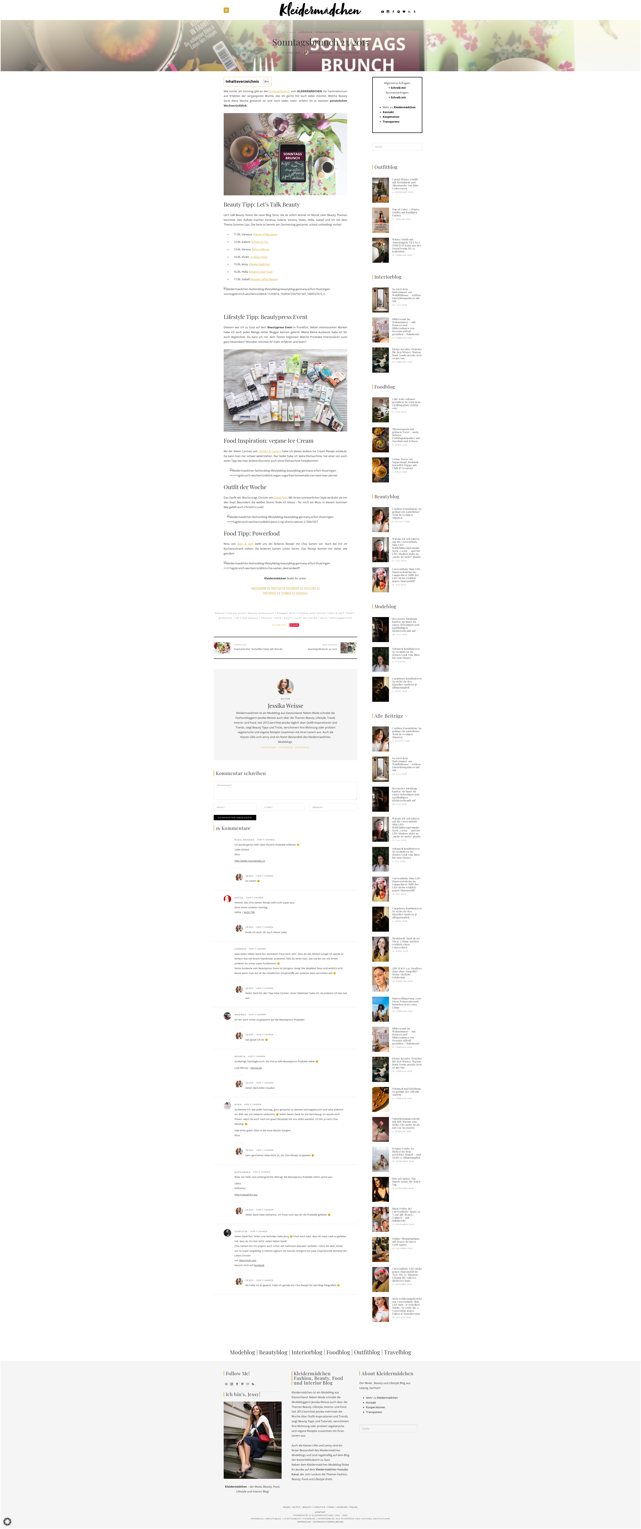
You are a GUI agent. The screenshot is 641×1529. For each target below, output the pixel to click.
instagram (269, 747)
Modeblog (242, 1352)
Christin (241, 1231)
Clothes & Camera (269, 451)
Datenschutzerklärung (328, 1522)
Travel (353, 1507)
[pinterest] (398, 11)
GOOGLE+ (302, 593)
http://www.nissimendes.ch (250, 860)
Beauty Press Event (261, 613)
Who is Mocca (260, 249)
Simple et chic (259, 242)
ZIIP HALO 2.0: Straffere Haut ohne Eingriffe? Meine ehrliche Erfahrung (407, 973)
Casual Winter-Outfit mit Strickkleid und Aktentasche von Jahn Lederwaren (405, 184)
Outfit (288, 618)
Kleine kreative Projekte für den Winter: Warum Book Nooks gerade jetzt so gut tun (407, 353)
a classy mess (259, 257)
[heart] (404, 11)
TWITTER (276, 588)
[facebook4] (237, 1384)
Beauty (220, 613)
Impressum (304, 1522)
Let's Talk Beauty (247, 618)
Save (295, 625)
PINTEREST (269, 593)
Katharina (243, 1172)
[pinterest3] (242, 1384)
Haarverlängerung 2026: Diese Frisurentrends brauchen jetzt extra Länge (406, 1003)
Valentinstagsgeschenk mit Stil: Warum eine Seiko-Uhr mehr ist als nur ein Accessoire (406, 1123)
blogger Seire (286, 613)
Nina (238, 1104)
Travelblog (397, 1352)
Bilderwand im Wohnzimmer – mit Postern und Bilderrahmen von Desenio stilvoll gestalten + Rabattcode (406, 326)
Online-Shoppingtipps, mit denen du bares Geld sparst (406, 1241)
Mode (286, 1507)
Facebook (279, 625)
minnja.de (256, 1067)
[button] (7, 1521)
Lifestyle (305, 32)
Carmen (240, 948)
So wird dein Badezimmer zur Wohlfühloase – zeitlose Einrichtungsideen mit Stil (406, 295)
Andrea (240, 1014)
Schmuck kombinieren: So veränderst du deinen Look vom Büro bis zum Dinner (406, 653)
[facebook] (393, 11)
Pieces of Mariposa (265, 234)
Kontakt (388, 112)
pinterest (302, 747)
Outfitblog (367, 1352)
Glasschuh (280, 497)
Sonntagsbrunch (329, 32)
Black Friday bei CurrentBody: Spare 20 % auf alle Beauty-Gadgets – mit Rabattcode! (406, 1214)
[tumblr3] (414, 11)
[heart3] (247, 1384)
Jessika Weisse (321, 52)
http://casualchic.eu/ (246, 1194)
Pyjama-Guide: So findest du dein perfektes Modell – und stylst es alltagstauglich (406, 1153)
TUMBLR (286, 593)
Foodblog (338, 1352)
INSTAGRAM (258, 588)
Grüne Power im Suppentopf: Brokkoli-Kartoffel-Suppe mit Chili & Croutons (405, 463)
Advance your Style (261, 272)
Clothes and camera (312, 613)
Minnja (240, 1056)
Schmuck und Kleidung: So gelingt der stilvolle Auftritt (406, 1091)
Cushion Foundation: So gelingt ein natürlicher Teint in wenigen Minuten (406, 513)
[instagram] (231, 1384)
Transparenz (391, 121)
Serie (323, 618)
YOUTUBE (310, 588)
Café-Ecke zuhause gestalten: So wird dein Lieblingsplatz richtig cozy (406, 403)
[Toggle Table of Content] (264, 81)
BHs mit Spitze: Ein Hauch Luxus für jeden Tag (406, 1181)
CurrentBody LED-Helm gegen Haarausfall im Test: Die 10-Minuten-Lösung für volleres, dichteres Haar (407, 1274)
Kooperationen (375, 1407)
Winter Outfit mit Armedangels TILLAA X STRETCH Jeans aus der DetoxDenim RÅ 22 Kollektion (406, 245)
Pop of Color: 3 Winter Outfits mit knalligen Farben (405, 212)
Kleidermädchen (259, 264)
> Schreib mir (397, 88)
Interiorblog (306, 1352)
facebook (286, 747)
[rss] (409, 11)
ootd (278, 618)
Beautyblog (273, 1352)
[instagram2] (388, 11)
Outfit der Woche (305, 618)
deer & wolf (245, 544)
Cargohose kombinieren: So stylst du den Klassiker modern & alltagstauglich (407, 683)
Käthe (239, 897)
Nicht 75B (249, 912)
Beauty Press (236, 613)
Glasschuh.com (247, 1260)
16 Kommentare (347, 52)
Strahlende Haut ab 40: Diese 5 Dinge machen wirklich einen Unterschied (406, 943)
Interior (342, 1507)
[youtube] (382, 11)
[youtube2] (226, 1384)
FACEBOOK (292, 588)
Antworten (340, 840)
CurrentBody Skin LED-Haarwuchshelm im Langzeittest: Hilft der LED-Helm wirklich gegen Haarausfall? (406, 575)
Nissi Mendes (245, 839)
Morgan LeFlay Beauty (264, 279)
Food (350, 613)
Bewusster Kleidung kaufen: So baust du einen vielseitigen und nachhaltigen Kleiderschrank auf (405, 624)
